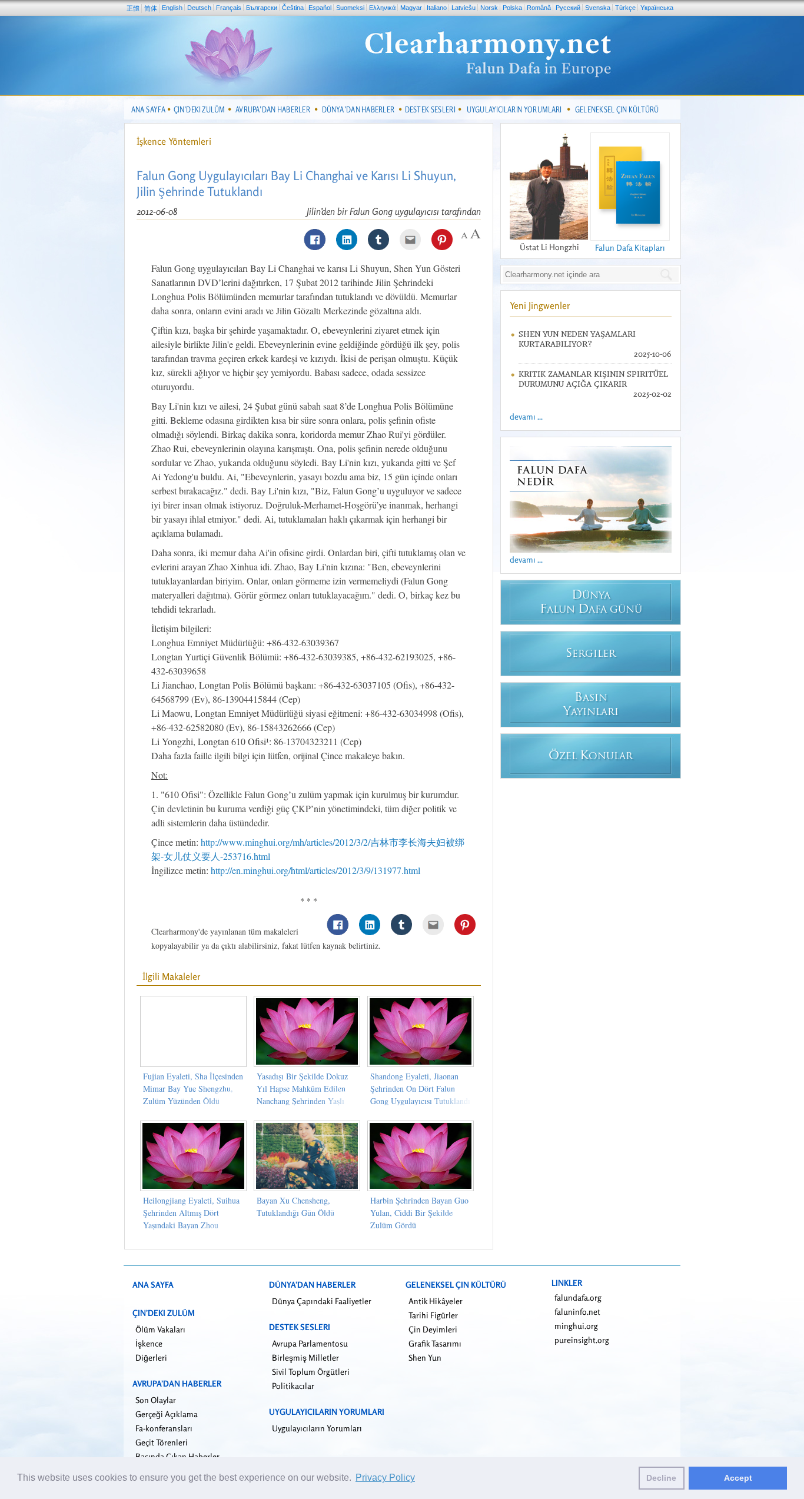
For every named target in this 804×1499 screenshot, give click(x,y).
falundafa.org (578, 1297)
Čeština (293, 7)
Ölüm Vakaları (160, 1329)
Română (539, 7)
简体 (150, 8)
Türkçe (625, 7)
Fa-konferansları (163, 1428)
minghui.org (576, 1326)
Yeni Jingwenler (540, 305)
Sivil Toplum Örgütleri (311, 1372)
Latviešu (463, 7)
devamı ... (526, 416)
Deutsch (199, 7)
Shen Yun (424, 1357)
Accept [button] (738, 1478)
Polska (512, 7)
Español (319, 7)
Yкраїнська (656, 7)
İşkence (148, 1343)
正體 (133, 8)
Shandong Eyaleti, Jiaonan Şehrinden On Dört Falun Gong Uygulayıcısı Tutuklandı (420, 1088)
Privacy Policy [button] (385, 1478)
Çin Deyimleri (432, 1329)
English (172, 7)
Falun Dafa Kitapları (630, 247)
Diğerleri (151, 1357)
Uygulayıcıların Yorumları (317, 1428)
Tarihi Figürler (433, 1315)
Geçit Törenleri (161, 1442)
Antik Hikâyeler (435, 1301)
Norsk (489, 7)
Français (228, 7)
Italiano (437, 7)
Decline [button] (661, 1478)
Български (261, 7)
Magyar (411, 7)
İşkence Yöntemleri (174, 141)
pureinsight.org (581, 1340)
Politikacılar (293, 1386)
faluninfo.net (577, 1312)
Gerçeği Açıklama (166, 1414)
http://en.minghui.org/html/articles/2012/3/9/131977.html (315, 870)
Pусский (568, 7)
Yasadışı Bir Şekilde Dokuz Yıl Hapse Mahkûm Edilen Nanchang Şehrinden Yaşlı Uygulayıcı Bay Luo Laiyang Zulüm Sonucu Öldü (305, 1101)
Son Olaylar (155, 1400)
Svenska (597, 7)
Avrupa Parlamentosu (310, 1343)
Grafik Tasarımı (434, 1343)
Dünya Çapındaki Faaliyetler (321, 1301)
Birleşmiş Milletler (305, 1357)
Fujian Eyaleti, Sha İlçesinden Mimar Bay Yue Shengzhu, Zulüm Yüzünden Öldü (193, 1088)
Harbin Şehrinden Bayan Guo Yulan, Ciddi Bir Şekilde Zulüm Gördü (419, 1213)
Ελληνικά (382, 7)
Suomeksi (350, 7)
